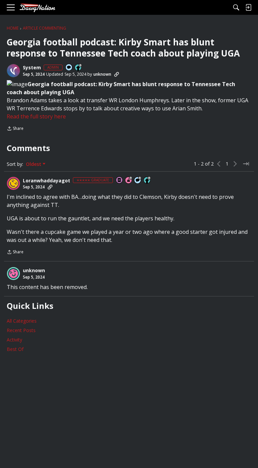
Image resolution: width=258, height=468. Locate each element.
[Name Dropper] (120, 180)
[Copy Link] (117, 74)
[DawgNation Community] (37, 7)
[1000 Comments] (138, 180)
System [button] (32, 68)
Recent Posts (21, 330)
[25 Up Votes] (79, 68)
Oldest (34, 164)
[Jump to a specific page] (246, 163)
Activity (14, 339)
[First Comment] (69, 68)
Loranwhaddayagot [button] (46, 181)
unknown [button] (102, 74)
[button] (13, 70)
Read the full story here (36, 116)
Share (15, 129)
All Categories (22, 321)
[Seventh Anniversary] (129, 180)
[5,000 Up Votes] (147, 180)
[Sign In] (248, 7)
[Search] (236, 7)
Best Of (15, 349)
